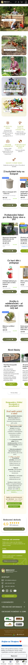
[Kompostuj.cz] (19, 619)
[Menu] (26, 2)
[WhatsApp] (10, 590)
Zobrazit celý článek (11, 384)
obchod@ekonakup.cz (10, 580)
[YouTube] (15, 590)
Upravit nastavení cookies (16, 632)
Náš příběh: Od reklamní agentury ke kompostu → (14, 490)
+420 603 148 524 (10, 586)
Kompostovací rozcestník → (14, 503)
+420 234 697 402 (10, 583)
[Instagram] (6, 590)
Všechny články (14, 392)
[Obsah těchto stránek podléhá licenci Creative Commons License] (19, 624)
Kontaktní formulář (9, 596)
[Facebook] (3, 590)
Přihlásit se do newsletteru (10, 561)
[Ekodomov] (9, 624)
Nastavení (14, 656)
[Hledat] (16, 2)
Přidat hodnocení (9, 529)
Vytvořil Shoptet (8, 634)
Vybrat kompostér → (14, 506)
